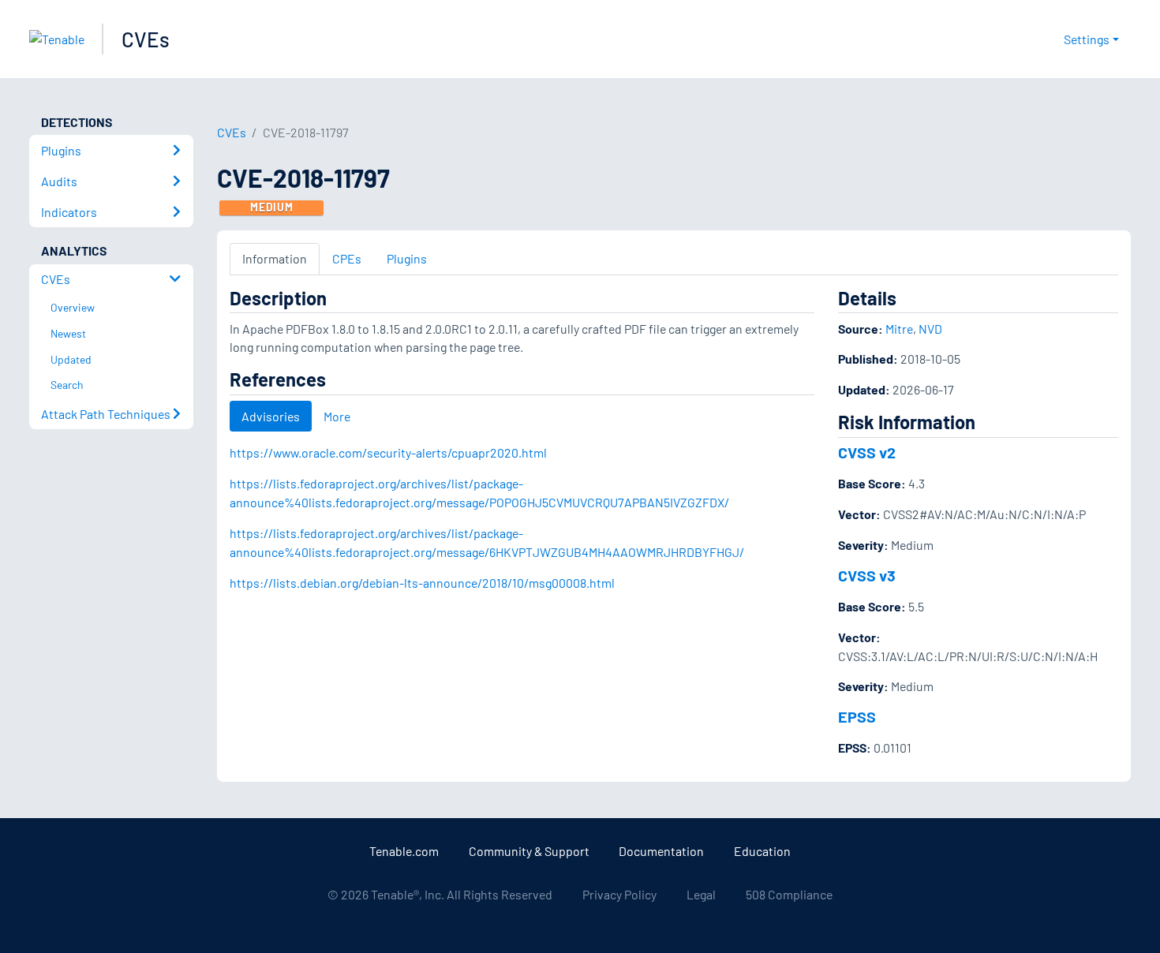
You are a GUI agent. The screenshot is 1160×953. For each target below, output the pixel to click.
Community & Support (529, 850)
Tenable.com (404, 850)
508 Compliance (789, 894)
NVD (930, 328)
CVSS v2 (867, 452)
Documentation (661, 850)
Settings (1086, 39)
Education (762, 850)
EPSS (857, 716)
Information (274, 258)
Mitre (899, 328)
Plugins (407, 258)
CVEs (146, 39)
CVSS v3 (867, 575)
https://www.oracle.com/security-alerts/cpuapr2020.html (388, 452)
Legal (701, 894)
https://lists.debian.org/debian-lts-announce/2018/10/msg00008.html (422, 582)
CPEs (346, 258)
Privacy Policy (619, 894)
